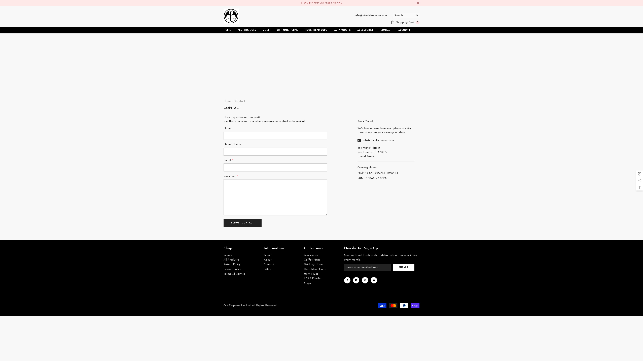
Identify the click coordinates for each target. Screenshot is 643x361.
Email (228, 160)
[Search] (406, 15)
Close (418, 3)
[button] (243, 223)
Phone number (233, 144)
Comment (231, 176)
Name (227, 128)
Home (227, 101)
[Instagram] (356, 280)
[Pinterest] (365, 280)
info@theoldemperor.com (371, 15)
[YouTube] (374, 280)
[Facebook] (347, 280)
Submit (403, 267)
